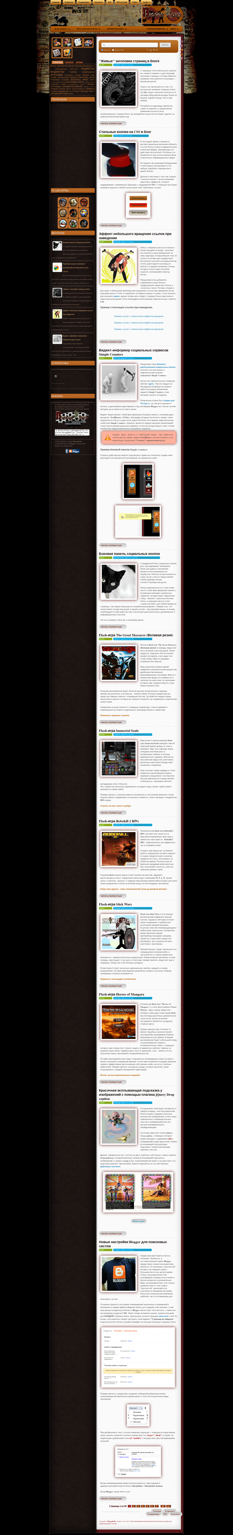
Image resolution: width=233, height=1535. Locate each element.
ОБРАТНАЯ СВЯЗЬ (58, 84)
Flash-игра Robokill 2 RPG (119, 821)
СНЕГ (70, 91)
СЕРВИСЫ (90, 88)
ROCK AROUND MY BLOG (62, 66)
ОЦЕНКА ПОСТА (89, 87)
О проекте (170, 1511)
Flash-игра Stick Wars (115, 904)
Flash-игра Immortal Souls (119, 730)
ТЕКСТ (92, 91)
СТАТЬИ (76, 91)
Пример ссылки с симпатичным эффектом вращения (138, 316)
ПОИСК (62, 89)
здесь (151, 383)
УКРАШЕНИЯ (56, 93)
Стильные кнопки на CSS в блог (125, 131)
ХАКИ (65, 93)
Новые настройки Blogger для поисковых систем (133, 1243)
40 (163, 1506)
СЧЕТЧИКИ (84, 91)
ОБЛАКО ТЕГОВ (89, 82)
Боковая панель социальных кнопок (76, 242)
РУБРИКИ (57, 62)
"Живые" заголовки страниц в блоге (76, 289)
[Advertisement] (62, 145)
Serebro (108, 65)
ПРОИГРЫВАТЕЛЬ (78, 89)
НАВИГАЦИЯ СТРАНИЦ (58, 82)
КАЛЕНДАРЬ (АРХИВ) (73, 75)
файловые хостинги (110, 1166)
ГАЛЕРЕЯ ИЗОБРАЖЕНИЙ (82, 72)
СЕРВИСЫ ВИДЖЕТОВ (59, 91)
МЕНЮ (92, 80)
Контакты (175, 1514)
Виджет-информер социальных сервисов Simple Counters (133, 352)
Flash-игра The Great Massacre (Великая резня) (136, 635)
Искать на (107, 50)
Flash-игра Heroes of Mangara (121, 994)
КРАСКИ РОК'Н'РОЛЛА (79, 77)
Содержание (153, 1514)
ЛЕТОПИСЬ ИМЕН (79, 79)
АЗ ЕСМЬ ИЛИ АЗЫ (81, 66)
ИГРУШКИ (57, 74)
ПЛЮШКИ (54, 89)
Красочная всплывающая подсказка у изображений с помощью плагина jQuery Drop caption (136, 1094)
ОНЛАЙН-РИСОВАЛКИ (72, 86)
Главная (157, 1511)
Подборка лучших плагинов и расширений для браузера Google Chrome (75, 267)
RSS (165, 1514)
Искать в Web (119, 50)
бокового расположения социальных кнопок (157, 365)
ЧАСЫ (70, 93)
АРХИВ (79, 62)
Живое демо (139, 1221)
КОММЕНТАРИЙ (63, 77)
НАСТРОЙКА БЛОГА (75, 82)
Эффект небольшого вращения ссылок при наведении (135, 235)
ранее (116, 296)
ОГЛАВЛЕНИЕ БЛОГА (77, 84)
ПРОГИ (68, 89)
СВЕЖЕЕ (69, 62)
